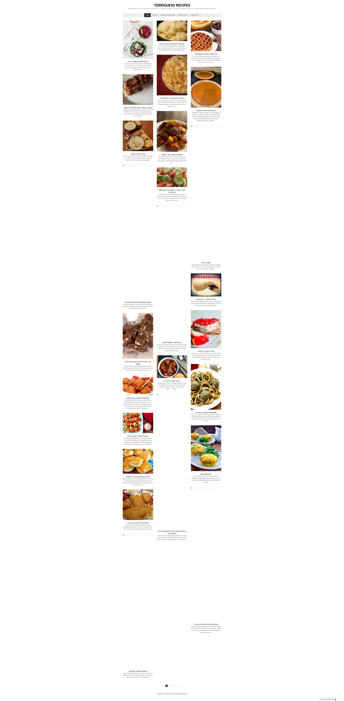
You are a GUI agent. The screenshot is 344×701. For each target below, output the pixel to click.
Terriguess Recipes (172, 5)
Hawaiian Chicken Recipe (138, 671)
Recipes (154, 15)
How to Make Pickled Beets (138, 61)
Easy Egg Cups (206, 474)
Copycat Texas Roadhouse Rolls (138, 477)
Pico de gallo (206, 263)
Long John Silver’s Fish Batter (138, 523)
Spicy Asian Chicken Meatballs (138, 398)
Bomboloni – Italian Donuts (206, 299)
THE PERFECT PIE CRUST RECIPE (172, 98)
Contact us (194, 15)
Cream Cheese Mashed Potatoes (172, 44)
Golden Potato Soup (137, 154)
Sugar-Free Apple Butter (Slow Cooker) (137, 108)
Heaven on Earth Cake (206, 351)
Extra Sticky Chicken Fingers (137, 436)
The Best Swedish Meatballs (206, 413)
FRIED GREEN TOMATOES (172, 342)
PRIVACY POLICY (183, 15)
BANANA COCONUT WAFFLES (206, 54)
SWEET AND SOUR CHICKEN (172, 155)
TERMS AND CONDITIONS (168, 15)
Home (147, 15)
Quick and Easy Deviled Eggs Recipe (138, 302)
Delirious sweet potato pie (206, 110)
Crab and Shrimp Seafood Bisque (206, 624)
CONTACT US (160, 693)
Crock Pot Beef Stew (172, 381)
